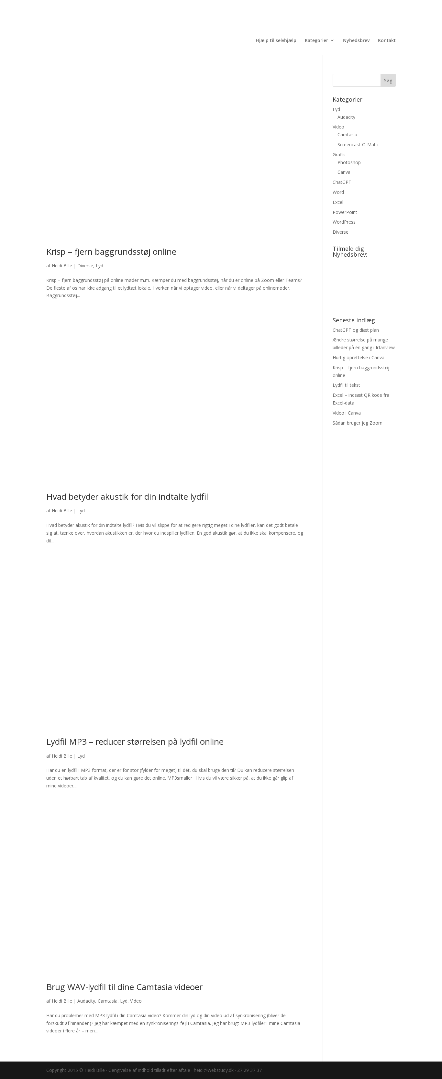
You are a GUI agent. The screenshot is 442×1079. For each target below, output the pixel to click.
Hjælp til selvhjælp (276, 40)
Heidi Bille (62, 265)
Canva (343, 172)
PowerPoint (345, 212)
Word (338, 192)
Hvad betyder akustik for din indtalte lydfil (127, 496)
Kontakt (387, 40)
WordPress (344, 222)
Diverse (85, 265)
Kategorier (316, 40)
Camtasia (107, 1001)
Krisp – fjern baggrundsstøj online (111, 251)
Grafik (339, 154)
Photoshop (349, 162)
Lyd (99, 265)
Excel (338, 202)
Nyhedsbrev (356, 40)
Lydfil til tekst (346, 385)
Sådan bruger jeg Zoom (357, 423)
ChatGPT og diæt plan (356, 330)
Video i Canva (347, 413)
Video (136, 1001)
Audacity (86, 1001)
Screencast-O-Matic (358, 144)
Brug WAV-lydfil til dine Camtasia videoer (124, 987)
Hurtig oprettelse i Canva (358, 357)
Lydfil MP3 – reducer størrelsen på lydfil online (135, 741)
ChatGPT (342, 182)
